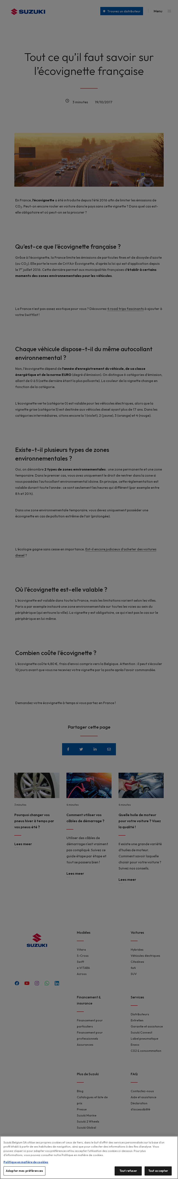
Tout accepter (158, 1170)
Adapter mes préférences (24, 1170)
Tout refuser (128, 1170)
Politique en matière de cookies (25, 1162)
